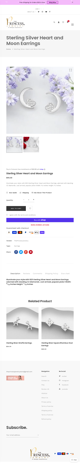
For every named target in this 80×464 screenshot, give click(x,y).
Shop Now (52, 2)
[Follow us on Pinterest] (31, 252)
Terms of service (47, 406)
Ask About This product (43, 193)
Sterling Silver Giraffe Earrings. (19, 343)
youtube (65, 389)
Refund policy (46, 419)
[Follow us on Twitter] (21, 252)
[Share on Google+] (26, 252)
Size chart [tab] (65, 273)
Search (43, 376)
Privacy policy (46, 402)
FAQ (42, 385)
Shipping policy (46, 410)
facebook (65, 385)
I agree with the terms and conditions (22, 215)
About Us (44, 398)
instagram (65, 380)
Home (8, 49)
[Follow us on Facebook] (16, 252)
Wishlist (44, 393)
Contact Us (45, 380)
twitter (64, 376)
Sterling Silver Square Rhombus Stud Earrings (57, 344)
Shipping (25, 193)
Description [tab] (15, 273)
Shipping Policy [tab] (51, 273)
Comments (37, 273)
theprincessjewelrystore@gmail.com (19, 372)
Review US (45, 389)
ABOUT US (30, 12)
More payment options (40, 225)
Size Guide (13, 193)
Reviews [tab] (26, 273)
